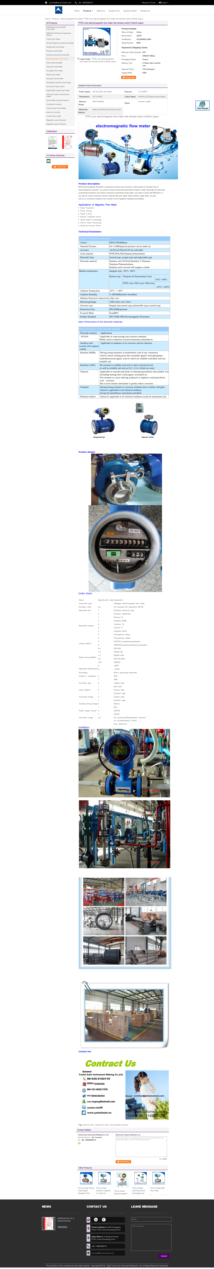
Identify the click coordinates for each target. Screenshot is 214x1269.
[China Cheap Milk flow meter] (158, 1178)
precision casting (53, 112)
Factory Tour (114, 11)
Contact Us (145, 11)
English (164, 2)
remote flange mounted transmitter (60, 43)
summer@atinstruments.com (60, 2)
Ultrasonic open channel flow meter (57, 95)
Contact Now (129, 77)
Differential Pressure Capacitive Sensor (58, 34)
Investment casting (53, 104)
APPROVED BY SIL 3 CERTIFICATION (65, 1219)
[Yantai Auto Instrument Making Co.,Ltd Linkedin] (96, 1219)
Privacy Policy (51, 1266)
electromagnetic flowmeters (119, 1125)
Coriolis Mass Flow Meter (56, 108)
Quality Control (130, 11)
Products (87, 11)
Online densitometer (54, 63)
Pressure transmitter (54, 51)
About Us (101, 11)
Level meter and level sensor (57, 100)
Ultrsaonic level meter (54, 78)
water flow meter (88, 1125)
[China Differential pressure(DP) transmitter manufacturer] (58, 10)
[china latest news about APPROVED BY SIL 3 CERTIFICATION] (48, 1223)
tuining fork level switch (55, 86)
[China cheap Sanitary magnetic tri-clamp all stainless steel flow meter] (104, 1178)
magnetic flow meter (101, 1125)
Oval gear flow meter (54, 71)
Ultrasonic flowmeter (54, 67)
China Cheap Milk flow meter (158, 1189)
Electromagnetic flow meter (72, 19)
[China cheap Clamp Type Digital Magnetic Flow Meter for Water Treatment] (86, 1178)
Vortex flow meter (53, 39)
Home (77, 11)
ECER (108, 1268)
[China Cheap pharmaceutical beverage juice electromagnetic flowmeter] (140, 1178)
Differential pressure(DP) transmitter (56, 28)
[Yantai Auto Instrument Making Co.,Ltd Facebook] (104, 1219)
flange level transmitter (55, 47)
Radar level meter (53, 74)
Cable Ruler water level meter (58, 90)
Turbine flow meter (53, 116)
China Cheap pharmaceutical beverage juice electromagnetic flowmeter (139, 1193)
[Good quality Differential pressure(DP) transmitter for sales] (52, 142)
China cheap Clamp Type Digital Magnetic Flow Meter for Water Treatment (86, 1193)
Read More (62, 1227)
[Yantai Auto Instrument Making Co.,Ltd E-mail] (79, 1143)
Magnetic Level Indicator (56, 120)
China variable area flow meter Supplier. (75, 1266)
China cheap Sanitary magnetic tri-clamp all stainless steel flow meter (103, 1193)
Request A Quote (149, 2)
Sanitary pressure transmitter (57, 55)
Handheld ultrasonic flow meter (58, 82)
